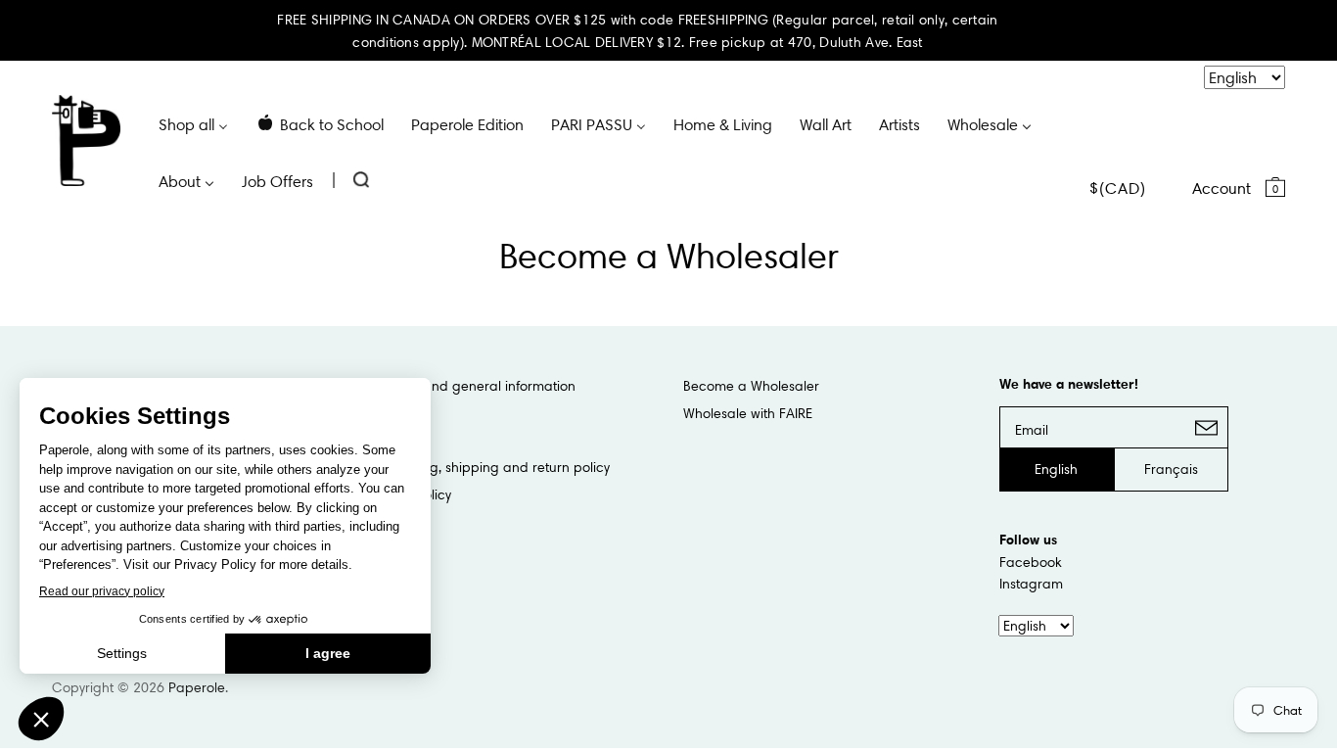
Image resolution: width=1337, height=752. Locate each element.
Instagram (1031, 583)
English (1056, 469)
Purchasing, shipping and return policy (489, 467)
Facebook (1030, 562)
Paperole (196, 687)
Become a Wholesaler (751, 386)
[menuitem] (193, 123)
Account (1221, 188)
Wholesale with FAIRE (747, 413)
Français (1171, 469)
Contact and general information (472, 386)
